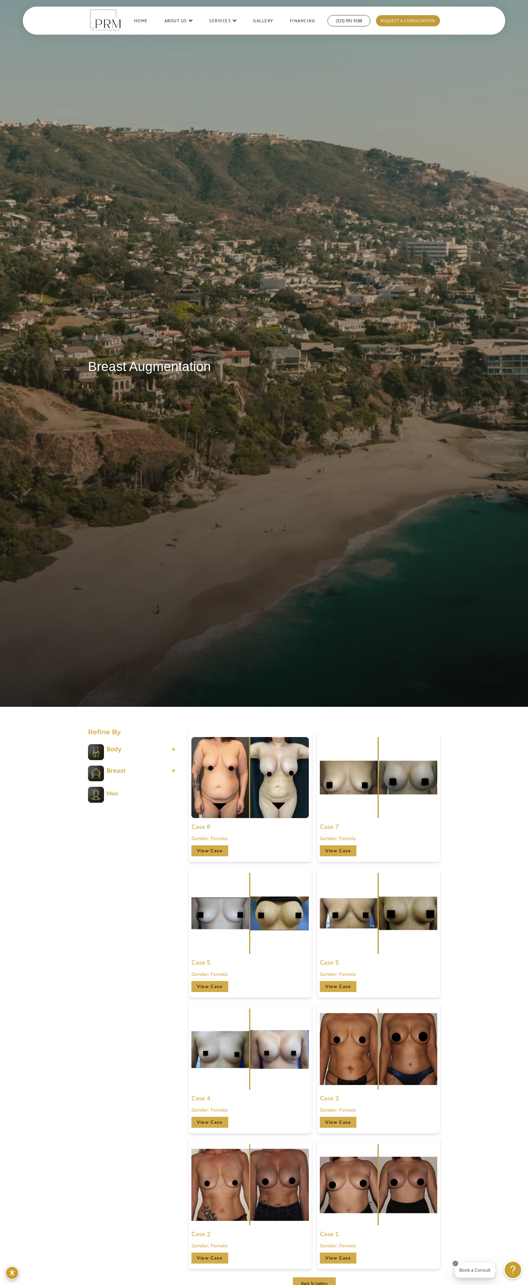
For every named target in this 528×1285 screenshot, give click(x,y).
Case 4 (200, 1098)
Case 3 (329, 1098)
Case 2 (200, 1234)
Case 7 (329, 827)
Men (112, 793)
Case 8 (200, 827)
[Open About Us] (190, 20)
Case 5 (200, 963)
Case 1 (329, 1234)
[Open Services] (234, 20)
